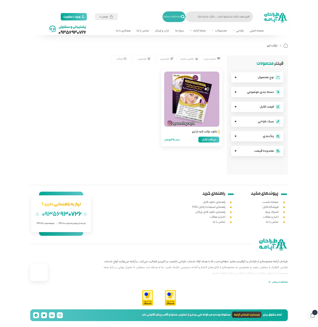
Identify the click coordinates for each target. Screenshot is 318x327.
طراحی (240, 30)
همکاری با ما (123, 30)
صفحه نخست (270, 201)
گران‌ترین (164, 58)
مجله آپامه (199, 30)
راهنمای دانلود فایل (214, 201)
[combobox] (219, 16)
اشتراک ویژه (271, 211)
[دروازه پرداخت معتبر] (170, 298)
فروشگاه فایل (270, 206)
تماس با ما (143, 30)
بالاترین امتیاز (187, 58)
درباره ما (179, 30)
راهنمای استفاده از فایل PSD (208, 206)
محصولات (221, 30)
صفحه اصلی (257, 30)
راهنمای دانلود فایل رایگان (210, 211)
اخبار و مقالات (270, 216)
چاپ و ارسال (162, 30)
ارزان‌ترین (142, 58)
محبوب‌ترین (210, 58)
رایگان (119, 58)
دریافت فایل (209, 139)
